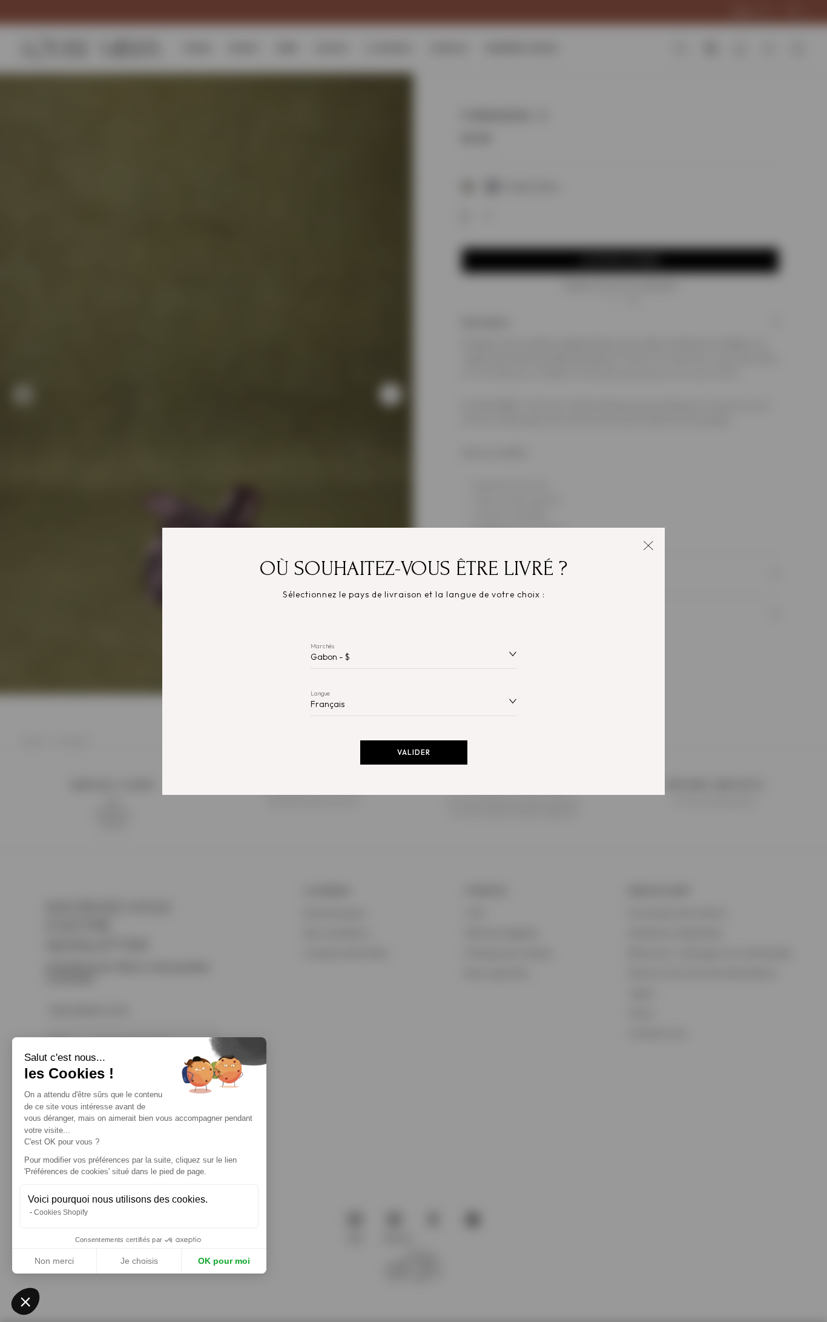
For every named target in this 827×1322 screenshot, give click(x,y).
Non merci (54, 1261)
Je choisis (139, 1261)
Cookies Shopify (61, 1212)
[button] (25, 1301)
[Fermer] (648, 544)
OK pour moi (224, 1261)
